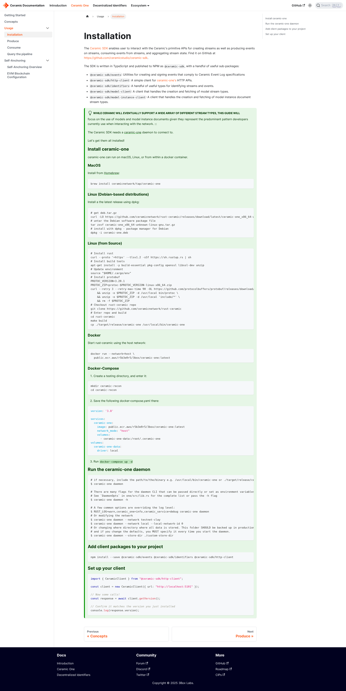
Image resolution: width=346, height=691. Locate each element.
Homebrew (111, 173)
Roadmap (222, 669)
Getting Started (14, 15)
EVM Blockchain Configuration (18, 75)
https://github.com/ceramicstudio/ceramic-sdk (116, 58)
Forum (140, 663)
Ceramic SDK (99, 48)
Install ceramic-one (276, 18)
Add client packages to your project (285, 29)
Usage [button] (8, 28)
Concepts (11, 21)
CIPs (219, 675)
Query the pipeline (19, 54)
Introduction (58, 5)
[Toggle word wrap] (243, 212)
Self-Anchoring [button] (14, 60)
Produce (13, 41)
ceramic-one (132, 132)
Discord (141, 669)
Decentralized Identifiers (110, 5)
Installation (15, 34)
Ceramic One (80, 5)
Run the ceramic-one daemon (282, 23)
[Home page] (87, 16)
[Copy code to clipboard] (249, 183)
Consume (14, 47)
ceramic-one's (166, 80)
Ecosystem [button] (138, 5)
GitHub (297, 5)
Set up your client (275, 34)
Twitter (141, 675)
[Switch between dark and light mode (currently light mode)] (310, 5)
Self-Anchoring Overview (24, 67)
